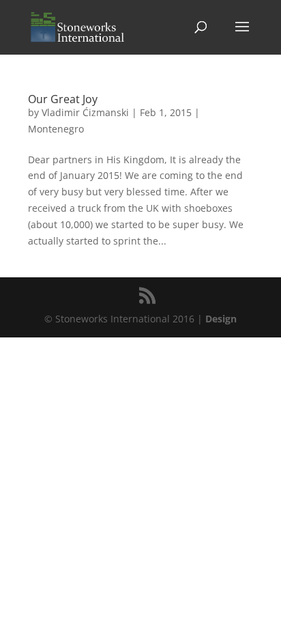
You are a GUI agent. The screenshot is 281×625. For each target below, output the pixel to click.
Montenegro (56, 128)
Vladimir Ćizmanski (85, 112)
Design (221, 318)
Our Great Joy (63, 99)
